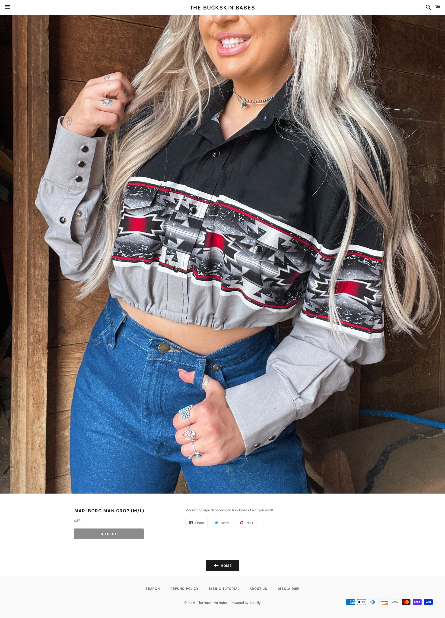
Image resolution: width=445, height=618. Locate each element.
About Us (258, 589)
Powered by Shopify (245, 603)
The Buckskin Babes (222, 7)
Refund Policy (184, 589)
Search (152, 589)
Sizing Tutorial (224, 589)
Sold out (108, 534)
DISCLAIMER (289, 589)
